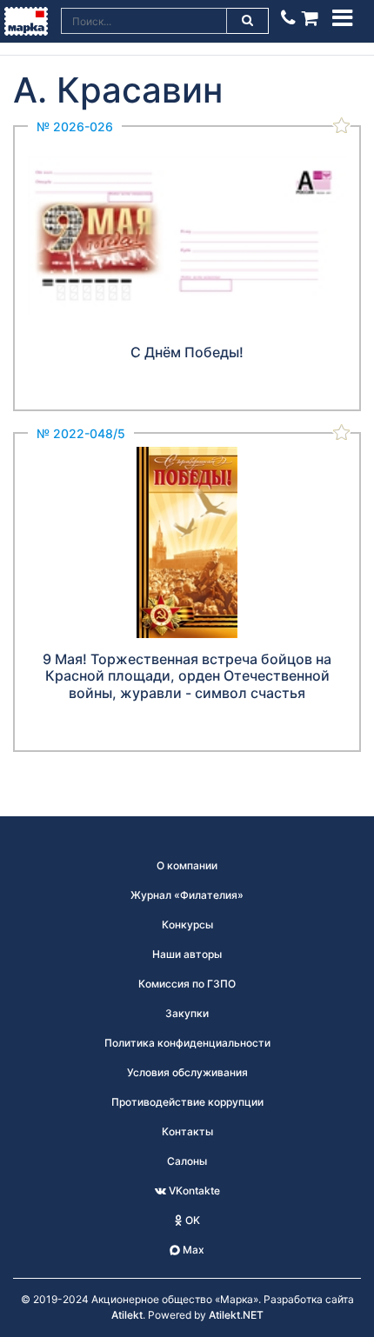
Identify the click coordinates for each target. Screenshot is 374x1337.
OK (191, 1220)
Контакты (187, 1131)
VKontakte (193, 1190)
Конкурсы (187, 924)
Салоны (187, 1160)
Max (192, 1249)
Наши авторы (187, 954)
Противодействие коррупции (187, 1101)
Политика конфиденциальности (187, 1042)
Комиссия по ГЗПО (187, 983)
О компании (187, 865)
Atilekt (127, 1314)
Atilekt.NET (236, 1314)
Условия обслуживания (187, 1072)
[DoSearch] (248, 21)
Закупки (187, 1013)
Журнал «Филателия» (187, 894)
